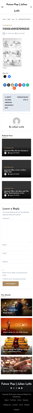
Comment (6, 218)
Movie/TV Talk (7, 310)
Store (21, 405)
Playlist (5, 368)
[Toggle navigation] (2, 7)
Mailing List (7, 405)
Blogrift (26, 394)
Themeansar (16, 397)
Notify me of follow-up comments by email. (15, 274)
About (7, 400)
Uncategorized (7, 25)
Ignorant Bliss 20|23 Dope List (14, 371)
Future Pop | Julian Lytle (16, 384)
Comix (19, 400)
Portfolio (13, 400)
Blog (4, 329)
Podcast (16, 409)
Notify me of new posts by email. (15, 279)
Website (5, 262)
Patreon (27, 405)
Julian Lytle (11, 33)
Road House (7, 313)
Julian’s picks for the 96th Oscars (15, 332)
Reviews (15, 310)
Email (5, 253)
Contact (15, 405)
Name (5, 245)
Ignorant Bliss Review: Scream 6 (16, 151)
